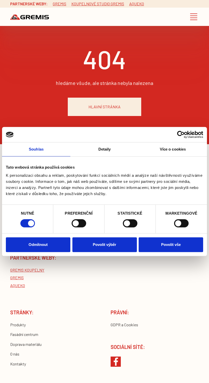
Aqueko (136, 3)
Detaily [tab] (104, 149)
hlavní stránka (104, 106)
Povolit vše (171, 244)
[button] (194, 17)
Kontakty (18, 363)
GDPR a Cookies (124, 324)
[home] (29, 17)
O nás (14, 353)
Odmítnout (38, 244)
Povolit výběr (104, 244)
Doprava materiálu (26, 344)
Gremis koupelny (27, 270)
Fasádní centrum (24, 334)
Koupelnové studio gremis (97, 3)
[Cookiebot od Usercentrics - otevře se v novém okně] (181, 134)
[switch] (79, 223)
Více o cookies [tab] (173, 149)
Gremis (59, 3)
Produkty (18, 324)
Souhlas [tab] (36, 149)
